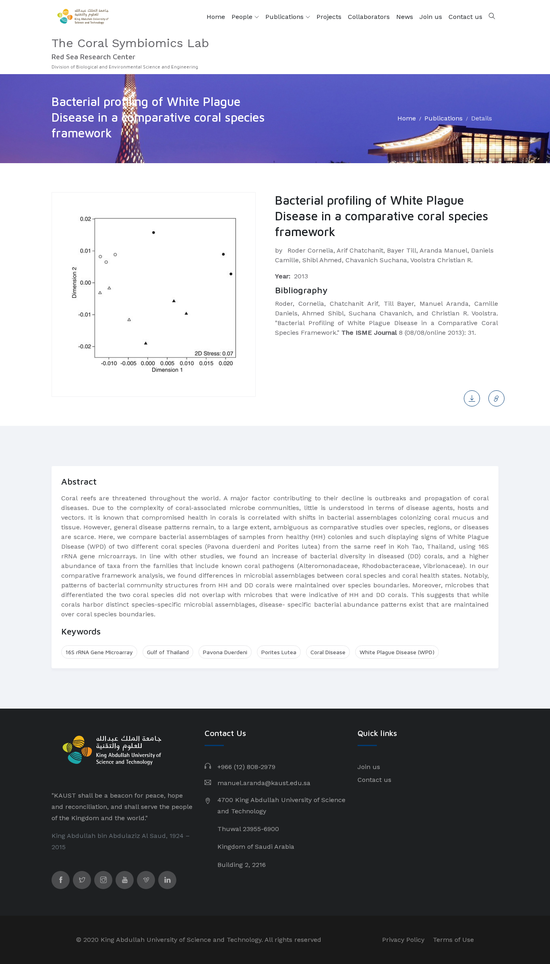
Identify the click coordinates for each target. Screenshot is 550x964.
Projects (328, 17)
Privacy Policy (403, 939)
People (243, 17)
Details (481, 118)
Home (216, 17)
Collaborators (369, 17)
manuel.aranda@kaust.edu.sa (263, 783)
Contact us (465, 17)
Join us (431, 17)
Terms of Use (453, 939)
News (404, 17)
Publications (285, 17)
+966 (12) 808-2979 (246, 767)
